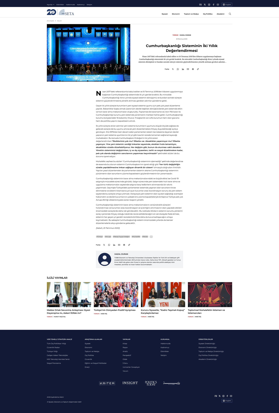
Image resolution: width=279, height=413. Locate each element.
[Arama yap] (230, 14)
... (151, 236)
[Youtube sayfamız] (218, 4)
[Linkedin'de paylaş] (183, 69)
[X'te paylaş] (173, 69)
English (228, 401)
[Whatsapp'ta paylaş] (178, 69)
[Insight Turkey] (130, 383)
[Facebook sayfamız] (213, 4)
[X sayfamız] (205, 4)
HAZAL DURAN (185, 35)
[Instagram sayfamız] (209, 4)
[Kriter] (107, 383)
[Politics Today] (151, 383)
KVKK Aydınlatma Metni (55, 397)
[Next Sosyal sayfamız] (200, 4)
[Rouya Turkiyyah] (171, 383)
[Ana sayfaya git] (60, 12)
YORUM (175, 35)
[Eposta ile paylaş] (188, 69)
